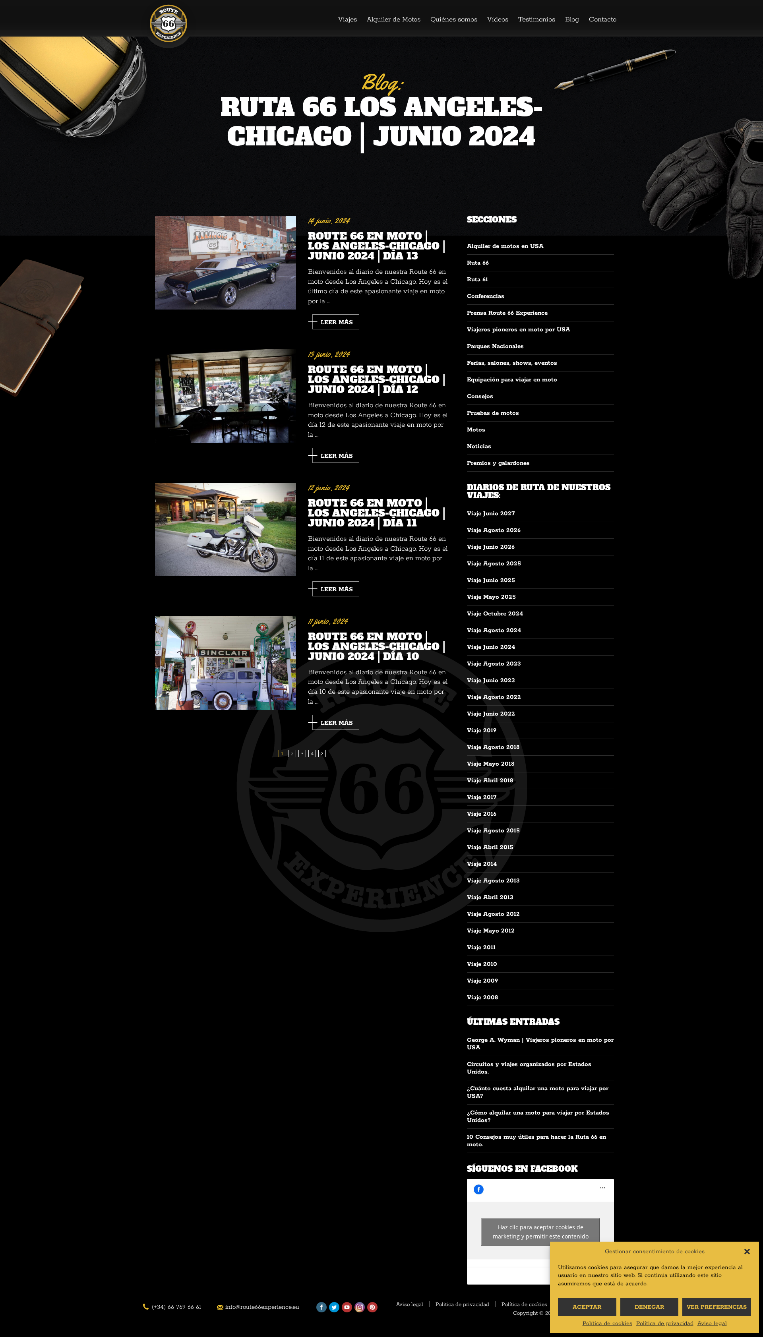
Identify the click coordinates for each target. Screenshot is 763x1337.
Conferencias (485, 296)
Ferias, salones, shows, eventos (512, 363)
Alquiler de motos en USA (505, 246)
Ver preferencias (717, 1307)
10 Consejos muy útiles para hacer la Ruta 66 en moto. (536, 1140)
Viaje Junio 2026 (491, 547)
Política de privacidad (664, 1323)
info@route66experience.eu (262, 1307)
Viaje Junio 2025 (491, 580)
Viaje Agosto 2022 (494, 697)
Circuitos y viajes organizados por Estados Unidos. (529, 1068)
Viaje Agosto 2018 (493, 747)
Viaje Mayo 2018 (490, 764)
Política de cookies (607, 1323)
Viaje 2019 (481, 730)
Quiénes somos (453, 19)
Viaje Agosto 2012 (493, 914)
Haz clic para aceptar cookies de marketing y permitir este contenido (541, 1231)
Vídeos (497, 19)
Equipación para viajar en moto (512, 379)
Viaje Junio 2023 (491, 680)
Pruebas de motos (493, 413)
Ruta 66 (478, 263)
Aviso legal (712, 1323)
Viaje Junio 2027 (491, 513)
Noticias (479, 446)
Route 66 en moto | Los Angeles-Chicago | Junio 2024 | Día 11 (376, 512)
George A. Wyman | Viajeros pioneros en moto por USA (540, 1043)
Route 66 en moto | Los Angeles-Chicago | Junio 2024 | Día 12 (376, 379)
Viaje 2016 (481, 814)
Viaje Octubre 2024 (495, 613)
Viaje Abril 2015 (490, 847)
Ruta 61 (477, 279)
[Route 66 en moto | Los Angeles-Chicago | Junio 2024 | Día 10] (225, 663)
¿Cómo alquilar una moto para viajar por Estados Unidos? (538, 1116)
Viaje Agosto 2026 (494, 530)
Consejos (480, 396)
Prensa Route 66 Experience (507, 313)
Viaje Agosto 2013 (493, 880)
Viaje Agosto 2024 (494, 630)
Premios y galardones (498, 463)
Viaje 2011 (481, 947)
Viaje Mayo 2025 (491, 597)
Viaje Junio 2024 (491, 647)
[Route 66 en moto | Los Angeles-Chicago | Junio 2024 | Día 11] (225, 530)
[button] (747, 1252)
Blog (572, 19)
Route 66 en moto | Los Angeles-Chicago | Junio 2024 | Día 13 (376, 245)
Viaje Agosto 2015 (493, 830)
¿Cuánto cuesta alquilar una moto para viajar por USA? (537, 1092)
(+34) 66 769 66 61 (176, 1307)
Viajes (347, 19)
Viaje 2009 (482, 981)
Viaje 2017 (481, 797)
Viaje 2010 (482, 964)
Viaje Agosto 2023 (494, 664)
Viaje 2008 (482, 997)
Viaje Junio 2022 (491, 714)
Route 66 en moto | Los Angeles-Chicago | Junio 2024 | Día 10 (376, 646)
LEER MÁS (337, 322)
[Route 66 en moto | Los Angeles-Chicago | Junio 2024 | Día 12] (225, 396)
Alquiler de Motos (393, 19)
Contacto (602, 19)
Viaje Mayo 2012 (491, 931)
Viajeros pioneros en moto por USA (518, 329)
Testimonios (536, 19)
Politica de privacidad (462, 1304)
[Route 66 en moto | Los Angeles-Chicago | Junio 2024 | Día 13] (225, 263)
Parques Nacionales (495, 346)
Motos (476, 429)
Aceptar (587, 1307)
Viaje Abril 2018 (490, 780)
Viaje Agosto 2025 (494, 563)
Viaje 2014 (482, 864)
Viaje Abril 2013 (490, 897)
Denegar (649, 1307)
